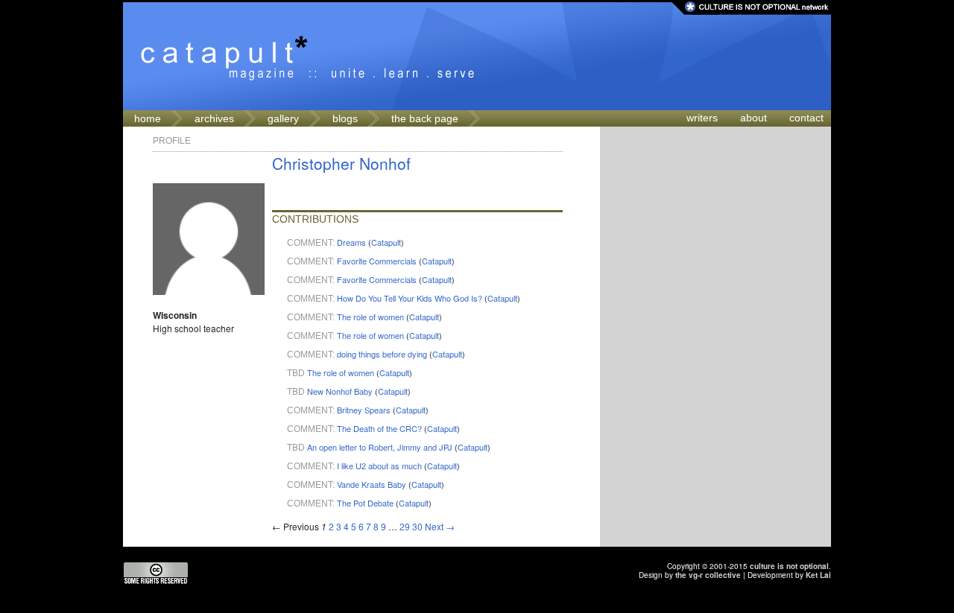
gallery (283, 118)
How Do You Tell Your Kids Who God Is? (409, 298)
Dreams (351, 242)
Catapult (386, 242)
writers (702, 118)
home (147, 118)
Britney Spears (364, 410)
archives (214, 118)
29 (404, 526)
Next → (440, 526)
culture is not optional (789, 566)
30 (417, 526)
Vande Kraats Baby (371, 484)
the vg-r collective (708, 575)
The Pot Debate (365, 503)
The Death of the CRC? (379, 428)
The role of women (370, 317)
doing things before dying (382, 354)
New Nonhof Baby (340, 391)
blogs (345, 118)
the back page (424, 118)
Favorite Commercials (377, 261)
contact (806, 118)
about (753, 118)
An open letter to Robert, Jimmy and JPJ (379, 447)
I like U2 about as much (379, 465)
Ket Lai (818, 575)
